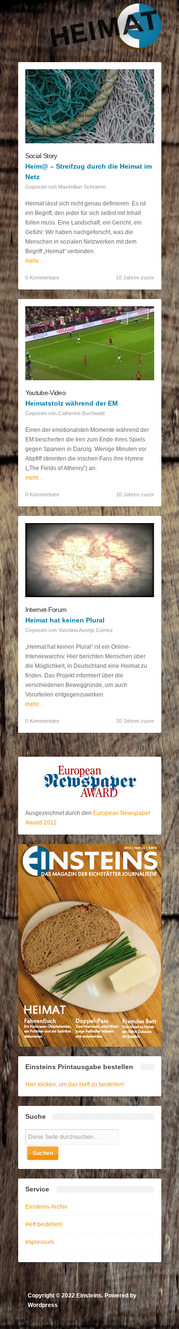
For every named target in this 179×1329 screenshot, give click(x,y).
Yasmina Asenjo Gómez (85, 630)
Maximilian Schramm (82, 187)
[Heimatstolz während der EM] (89, 378)
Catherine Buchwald (81, 413)
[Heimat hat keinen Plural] (89, 595)
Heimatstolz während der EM (71, 403)
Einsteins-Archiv (46, 1206)
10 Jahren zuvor (135, 277)
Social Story (41, 156)
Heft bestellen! (44, 1224)
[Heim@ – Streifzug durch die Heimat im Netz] (89, 141)
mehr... (33, 260)
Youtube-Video (45, 393)
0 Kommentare (42, 277)
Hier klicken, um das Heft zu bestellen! (74, 1084)
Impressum (39, 1242)
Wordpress (43, 1305)
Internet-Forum (46, 609)
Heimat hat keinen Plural (65, 620)
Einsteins (89, 1295)
